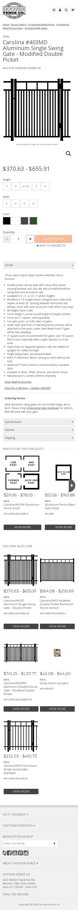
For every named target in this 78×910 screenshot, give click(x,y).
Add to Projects (52, 245)
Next (72, 485)
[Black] (7, 221)
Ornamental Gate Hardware (42, 408)
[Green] (33, 221)
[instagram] (26, 852)
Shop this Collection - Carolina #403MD (28, 388)
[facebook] (9, 852)
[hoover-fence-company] (4, 852)
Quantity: (9, 232)
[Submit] (54, 843)
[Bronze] (24, 221)
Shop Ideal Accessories (18, 382)
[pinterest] (20, 852)
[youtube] (14, 852)
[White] (16, 221)
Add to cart (53, 239)
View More (22, 527)
